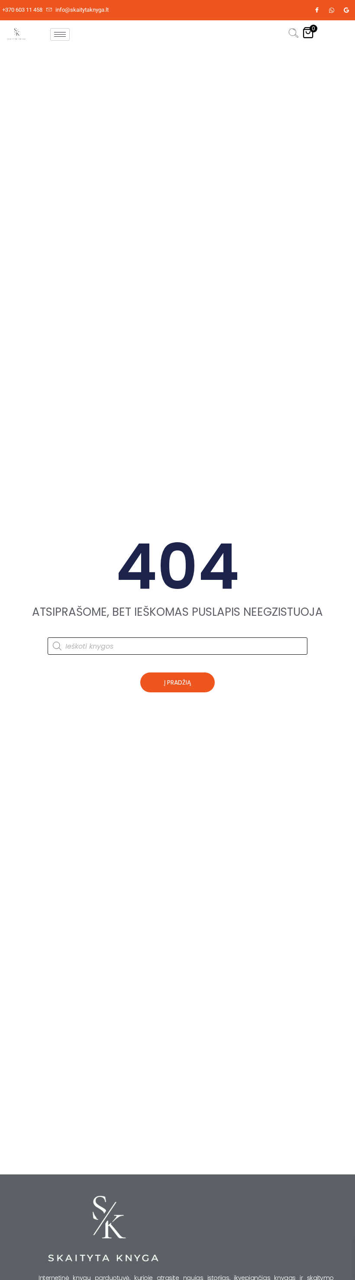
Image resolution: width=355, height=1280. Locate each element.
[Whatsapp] (331, 10)
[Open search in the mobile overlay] (177, 646)
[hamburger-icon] (60, 34)
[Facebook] (316, 10)
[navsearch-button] (293, 34)
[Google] (346, 10)
